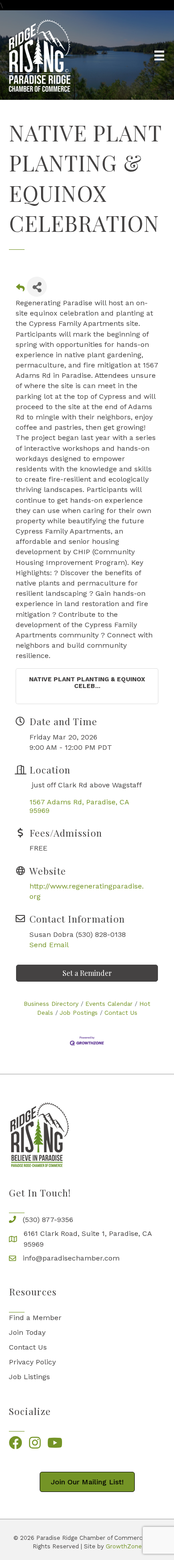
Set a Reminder (87, 973)
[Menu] (159, 55)
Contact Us (120, 1012)
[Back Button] (20, 289)
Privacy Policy (32, 1362)
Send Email (49, 944)
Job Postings (79, 1012)
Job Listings (29, 1376)
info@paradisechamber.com (71, 1258)
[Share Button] (37, 287)
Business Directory (51, 1003)
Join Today (27, 1332)
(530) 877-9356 (48, 1219)
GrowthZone (124, 1546)
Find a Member (35, 1317)
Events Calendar (109, 1003)
